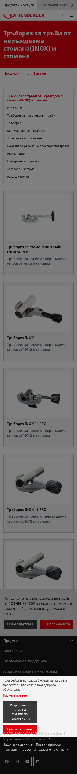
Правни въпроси (48, 744)
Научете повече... (16, 695)
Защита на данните (18, 744)
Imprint (54, 739)
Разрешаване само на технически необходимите (20, 712)
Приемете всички (20, 729)
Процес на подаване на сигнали (44, 749)
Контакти (10, 749)
